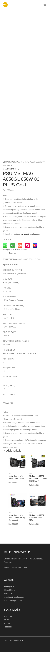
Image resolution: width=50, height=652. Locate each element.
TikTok (6, 620)
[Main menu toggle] (44, 4)
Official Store (9, 590)
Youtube (7, 623)
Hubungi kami (9, 587)
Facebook (8, 627)
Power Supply (13, 169)
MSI (13, 162)
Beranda (6, 162)
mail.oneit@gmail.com (13, 600)
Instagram (8, 616)
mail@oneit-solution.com (14, 597)
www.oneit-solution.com (31, 234)
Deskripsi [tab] (12, 253)
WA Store (8, 593)
